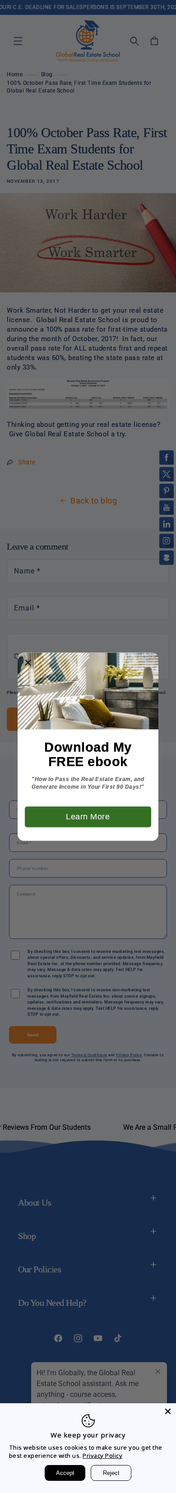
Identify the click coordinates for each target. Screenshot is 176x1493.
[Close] (167, 1411)
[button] (28, 662)
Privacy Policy (102, 1455)
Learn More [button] (88, 816)
